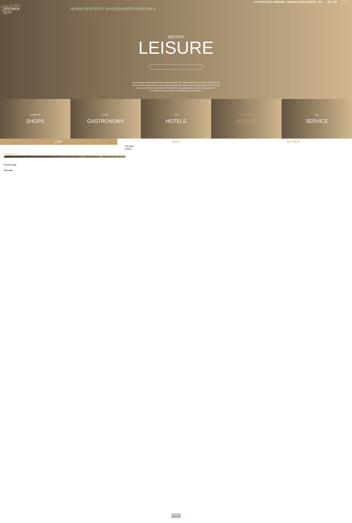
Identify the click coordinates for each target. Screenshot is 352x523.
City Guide (106, 9)
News (75, 9)
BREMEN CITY (11, 8)
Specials (147, 9)
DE (329, 2)
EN (335, 2)
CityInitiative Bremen (269, 2)
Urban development (301, 2)
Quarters (127, 9)
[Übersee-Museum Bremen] (64, 156)
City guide (129, 146)
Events (88, 9)
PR (320, 2)
